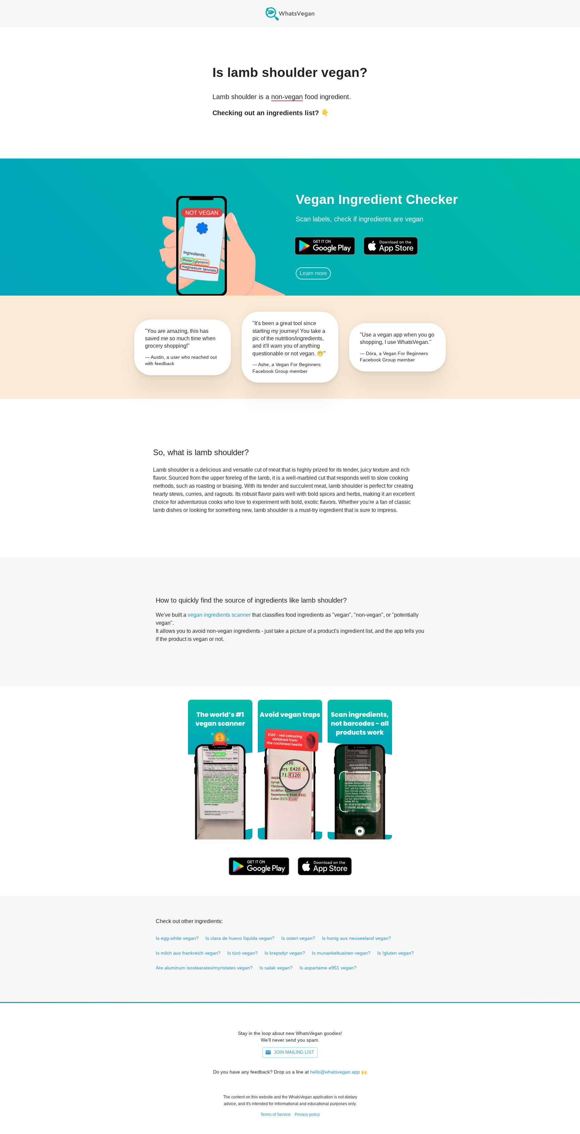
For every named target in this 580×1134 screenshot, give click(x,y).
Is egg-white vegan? (177, 938)
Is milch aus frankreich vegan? (188, 953)
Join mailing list (294, 1052)
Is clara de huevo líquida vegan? (240, 938)
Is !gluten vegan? (395, 953)
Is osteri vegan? (298, 938)
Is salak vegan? (276, 967)
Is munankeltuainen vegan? (341, 953)
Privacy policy (307, 1114)
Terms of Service (275, 1114)
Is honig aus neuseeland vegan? (356, 938)
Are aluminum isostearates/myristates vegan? (204, 967)
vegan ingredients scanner (219, 615)
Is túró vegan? (242, 953)
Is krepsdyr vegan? (284, 953)
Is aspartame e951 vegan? (327, 967)
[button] (201, 236)
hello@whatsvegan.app (335, 1072)
